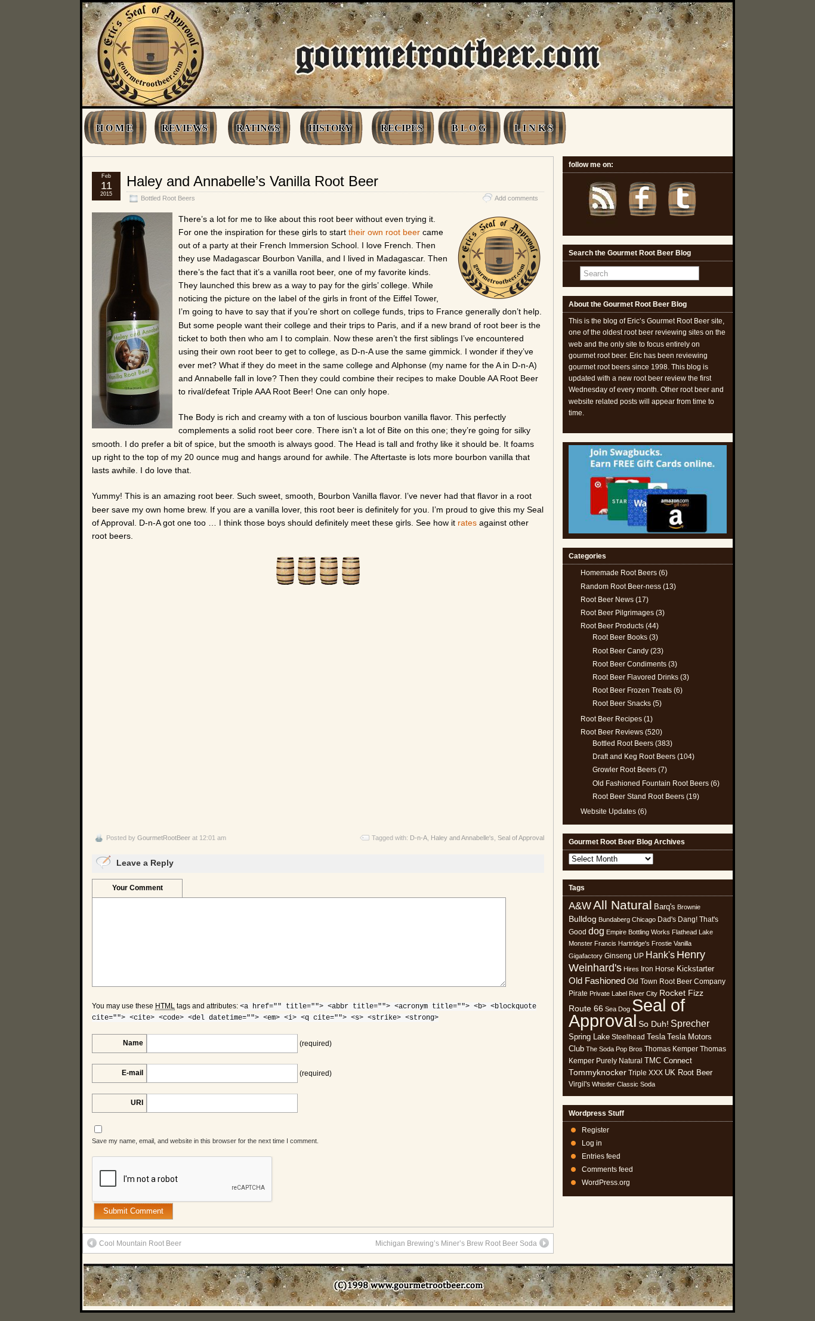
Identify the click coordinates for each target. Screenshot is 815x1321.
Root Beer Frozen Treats (632, 690)
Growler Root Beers (624, 770)
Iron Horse (658, 969)
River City (643, 993)
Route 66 (586, 1008)
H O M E (114, 128)
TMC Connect (668, 1060)
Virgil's (579, 1084)
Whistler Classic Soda (623, 1084)
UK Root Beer (688, 1072)
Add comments (516, 198)
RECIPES (402, 128)
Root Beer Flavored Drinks (635, 677)
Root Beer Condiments (629, 664)
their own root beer (384, 232)
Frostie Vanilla (671, 943)
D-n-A (418, 837)
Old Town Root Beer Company (676, 981)
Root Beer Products (612, 626)
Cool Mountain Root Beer (140, 1243)
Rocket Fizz (681, 993)
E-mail (132, 1073)
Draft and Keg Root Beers (633, 756)
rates (467, 522)
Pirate (578, 993)
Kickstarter (695, 968)
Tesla (656, 1036)
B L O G (469, 128)
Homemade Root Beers (619, 573)
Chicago (644, 919)
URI (137, 1102)
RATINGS (258, 128)
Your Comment (137, 888)
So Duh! (653, 1024)
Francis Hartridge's (622, 943)
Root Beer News (607, 599)
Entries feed (601, 1156)
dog (596, 930)
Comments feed (607, 1169)
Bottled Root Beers (168, 198)
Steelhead (628, 1037)
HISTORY (330, 128)
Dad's (666, 919)
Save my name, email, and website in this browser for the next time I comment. (205, 1140)
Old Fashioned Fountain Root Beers (650, 783)
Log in (592, 1143)
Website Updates (608, 811)
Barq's (664, 906)
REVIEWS (185, 128)
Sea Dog (617, 1009)
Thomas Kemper (671, 1049)
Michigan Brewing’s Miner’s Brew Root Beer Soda (456, 1243)
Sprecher (690, 1023)
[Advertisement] (318, 709)
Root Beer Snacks (621, 703)
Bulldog (583, 919)
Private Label (608, 993)
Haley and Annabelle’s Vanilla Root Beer (252, 181)
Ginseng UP (624, 956)
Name (133, 1043)
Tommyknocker (597, 1072)
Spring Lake (589, 1036)
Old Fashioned (597, 981)
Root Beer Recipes (611, 719)
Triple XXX (645, 1073)
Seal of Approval (521, 837)
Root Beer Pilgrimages (617, 613)
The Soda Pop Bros (614, 1049)
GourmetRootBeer (163, 837)
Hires (631, 969)
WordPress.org (606, 1182)
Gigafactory (586, 955)
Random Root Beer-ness (621, 586)
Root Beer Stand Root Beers (638, 796)
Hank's (660, 955)
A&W (580, 905)
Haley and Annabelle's (462, 837)
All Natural (622, 905)
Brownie (688, 906)
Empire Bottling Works (638, 932)
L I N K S (533, 128)
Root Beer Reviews (612, 732)
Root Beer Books (619, 637)
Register (595, 1130)
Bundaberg (614, 919)
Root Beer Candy (620, 651)
